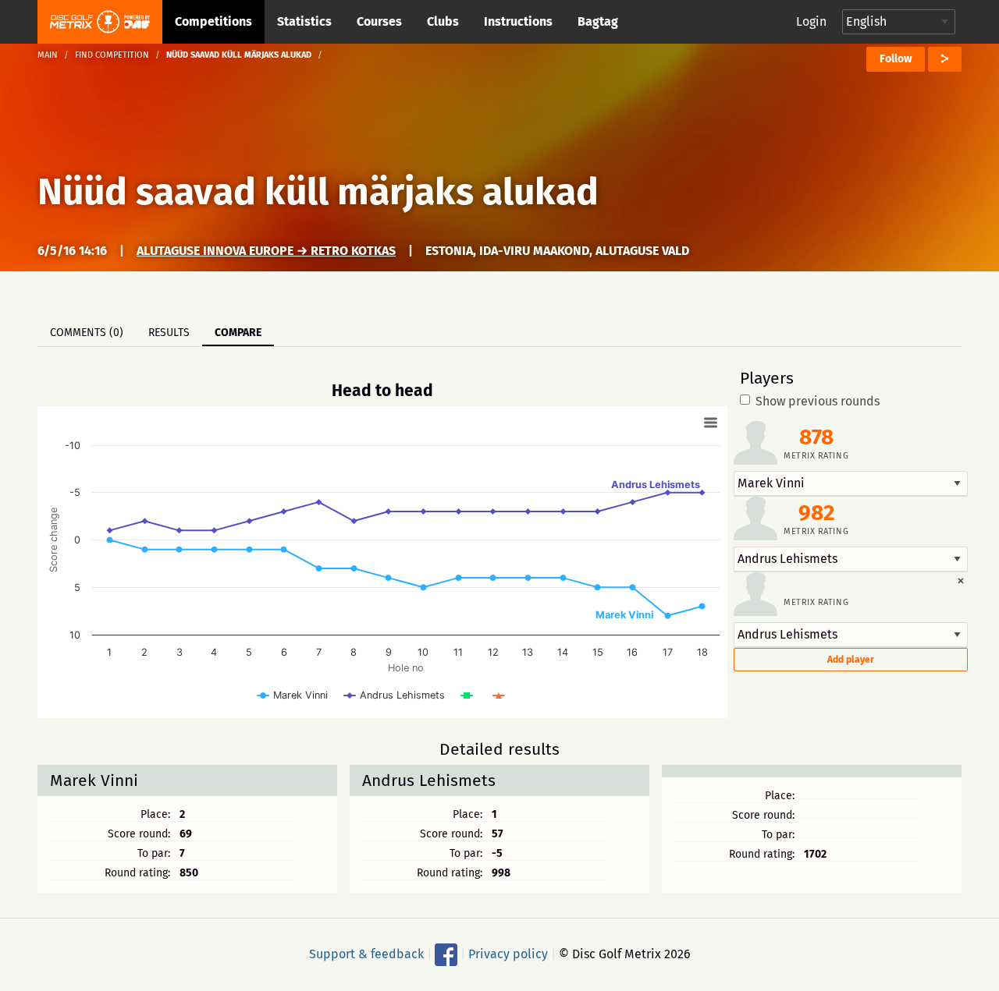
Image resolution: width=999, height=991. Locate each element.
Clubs (443, 21)
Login (811, 21)
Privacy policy (508, 954)
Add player (850, 659)
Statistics (304, 21)
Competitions (213, 21)
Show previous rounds (817, 402)
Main (47, 55)
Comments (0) (86, 332)
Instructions (518, 21)
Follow (896, 58)
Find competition (112, 55)
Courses (379, 21)
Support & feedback (366, 954)
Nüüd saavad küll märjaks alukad (318, 191)
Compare (238, 332)
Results (169, 332)
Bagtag (598, 21)
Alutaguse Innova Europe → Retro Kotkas (266, 250)
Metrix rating (816, 455)
